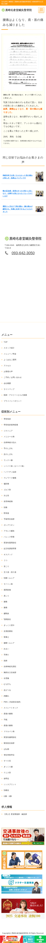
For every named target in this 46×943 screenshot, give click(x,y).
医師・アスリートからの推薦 (15, 395)
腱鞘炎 (6, 613)
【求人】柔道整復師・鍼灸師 (15, 814)
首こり (6, 566)
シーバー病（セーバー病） (14, 466)
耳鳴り (6, 655)
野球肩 (6, 513)
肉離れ (6, 696)
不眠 (5, 720)
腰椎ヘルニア (9, 643)
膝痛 (5, 607)
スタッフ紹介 (9, 348)
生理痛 (6, 678)
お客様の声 (8, 371)
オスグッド (8, 554)
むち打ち (7, 684)
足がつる (7, 690)
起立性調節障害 (10, 548)
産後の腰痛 (8, 714)
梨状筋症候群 (9, 743)
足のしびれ (8, 454)
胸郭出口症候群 (10, 672)
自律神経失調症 (10, 666)
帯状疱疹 (7, 419)
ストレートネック (11, 708)
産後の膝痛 (8, 725)
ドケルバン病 (9, 731)
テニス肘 (7, 773)
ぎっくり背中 (9, 625)
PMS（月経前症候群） (13, 702)
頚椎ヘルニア (9, 578)
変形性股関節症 (10, 543)
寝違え (6, 637)
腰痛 (5, 602)
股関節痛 (7, 590)
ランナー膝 (8, 460)
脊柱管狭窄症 (9, 755)
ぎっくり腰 (8, 767)
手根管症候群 (9, 519)
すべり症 (7, 761)
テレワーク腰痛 (10, 478)
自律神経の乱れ (10, 442)
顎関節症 (7, 619)
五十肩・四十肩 (10, 572)
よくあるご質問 (10, 360)
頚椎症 (6, 790)
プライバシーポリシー (13, 401)
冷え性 (6, 496)
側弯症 (6, 779)
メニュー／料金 (10, 354)
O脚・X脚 (8, 796)
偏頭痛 (6, 484)
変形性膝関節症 (10, 737)
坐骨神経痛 (8, 501)
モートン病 (8, 584)
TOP (5, 342)
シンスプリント (10, 784)
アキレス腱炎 (9, 531)
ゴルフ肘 (7, 490)
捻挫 (5, 661)
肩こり (6, 596)
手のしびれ (8, 448)
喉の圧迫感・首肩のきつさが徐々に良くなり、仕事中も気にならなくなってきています (18, 193)
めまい (6, 649)
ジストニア (8, 431)
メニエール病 (9, 437)
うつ (5, 560)
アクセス (7, 366)
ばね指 (6, 749)
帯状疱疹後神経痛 (11, 425)
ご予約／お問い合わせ (13, 377)
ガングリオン (9, 525)
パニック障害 (9, 537)
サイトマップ (9, 389)
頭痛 (5, 507)
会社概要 (7, 383)
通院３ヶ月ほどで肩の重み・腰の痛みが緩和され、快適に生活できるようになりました (18, 208)
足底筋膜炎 (8, 631)
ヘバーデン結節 (10, 472)
